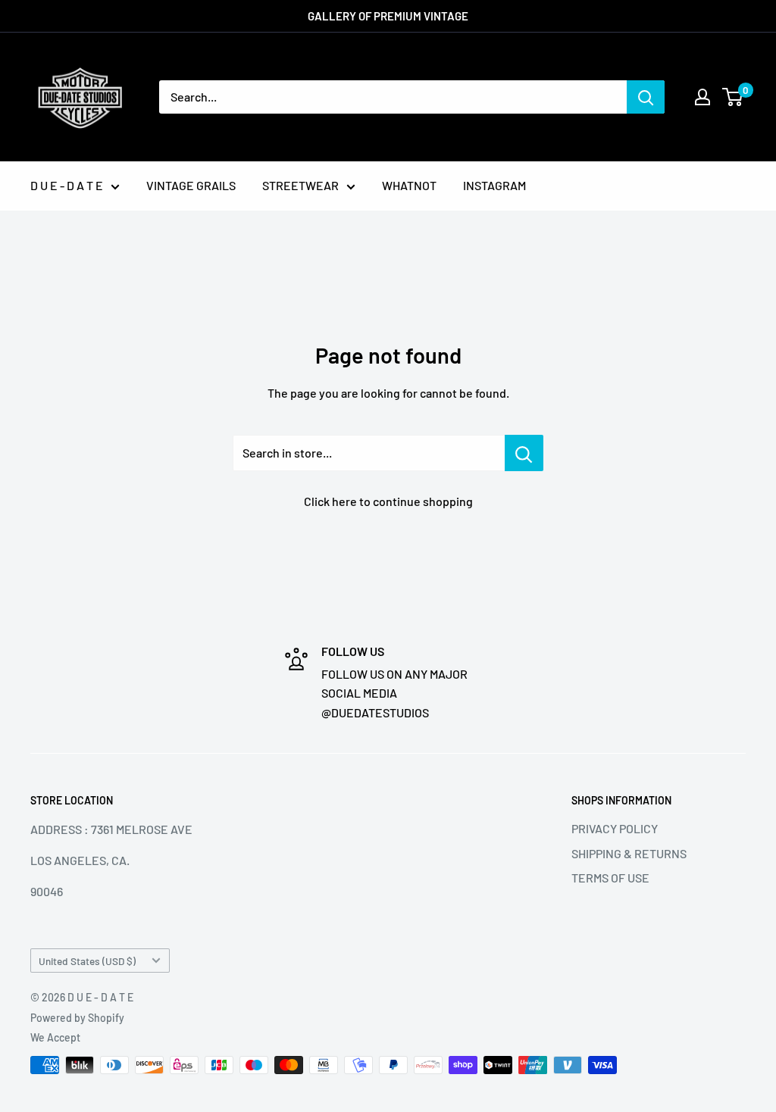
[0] (733, 97)
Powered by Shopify (77, 1017)
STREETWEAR (300, 185)
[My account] (702, 97)
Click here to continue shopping (388, 501)
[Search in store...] (524, 453)
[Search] (646, 97)
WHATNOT (409, 185)
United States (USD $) (87, 960)
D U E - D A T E (66, 185)
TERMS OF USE (610, 877)
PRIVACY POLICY (614, 828)
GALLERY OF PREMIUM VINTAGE (388, 16)
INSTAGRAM (494, 185)
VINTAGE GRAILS (191, 185)
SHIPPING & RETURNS (629, 853)
